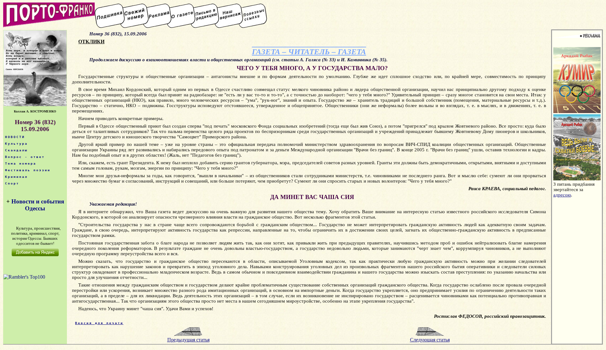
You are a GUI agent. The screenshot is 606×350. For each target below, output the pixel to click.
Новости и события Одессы (37, 205)
